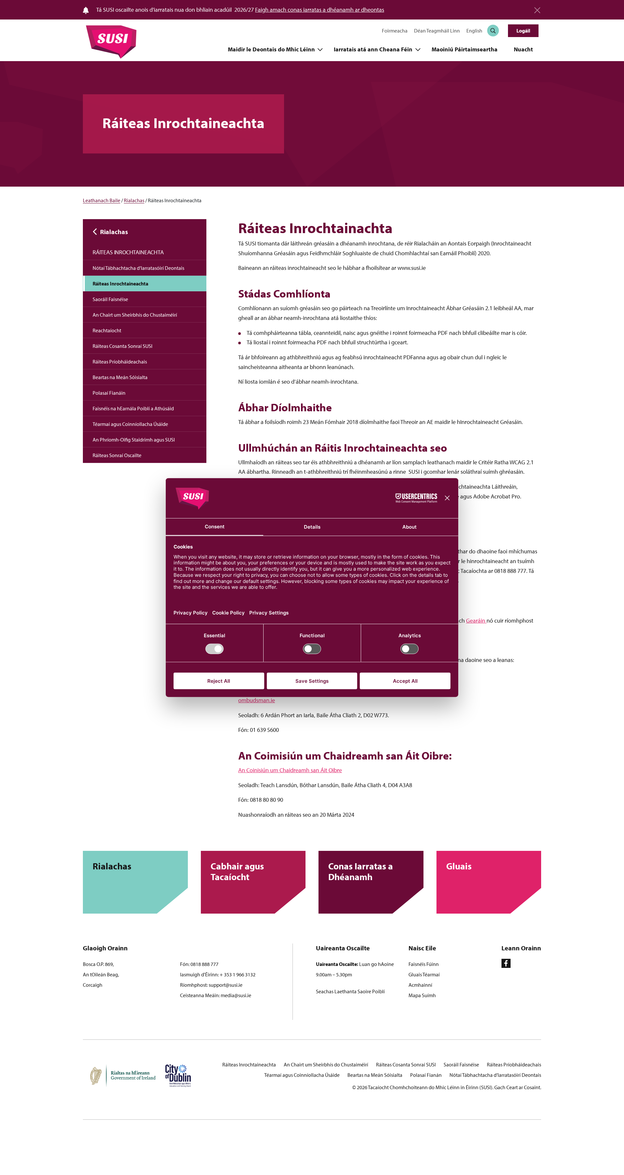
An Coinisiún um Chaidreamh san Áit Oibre (290, 770)
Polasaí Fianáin (109, 392)
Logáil (523, 30)
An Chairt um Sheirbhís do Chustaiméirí (135, 314)
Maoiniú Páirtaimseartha (465, 49)
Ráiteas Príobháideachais (120, 361)
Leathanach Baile (101, 200)
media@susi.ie (236, 995)
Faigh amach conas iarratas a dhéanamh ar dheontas (319, 9)
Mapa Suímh (422, 995)
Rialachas (134, 200)
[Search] (493, 30)
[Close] (537, 8)
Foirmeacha (395, 30)
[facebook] (506, 963)
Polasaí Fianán (426, 1075)
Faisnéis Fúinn (424, 964)
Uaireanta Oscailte (343, 948)
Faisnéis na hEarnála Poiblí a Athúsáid (133, 408)
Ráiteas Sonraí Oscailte (117, 455)
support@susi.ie (225, 985)
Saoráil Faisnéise (110, 299)
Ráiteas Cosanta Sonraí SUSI (122, 346)
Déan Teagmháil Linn (437, 30)
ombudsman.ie (256, 700)
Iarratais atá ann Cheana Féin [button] (374, 49)
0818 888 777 (204, 964)
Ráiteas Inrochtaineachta (128, 252)
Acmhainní (420, 985)
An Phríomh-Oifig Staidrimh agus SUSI (134, 439)
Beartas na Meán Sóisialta (120, 377)
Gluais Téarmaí (424, 974)
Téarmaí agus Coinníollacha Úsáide (130, 424)
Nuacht (523, 49)
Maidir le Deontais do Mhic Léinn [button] (272, 49)
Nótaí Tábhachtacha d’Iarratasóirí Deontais (138, 268)
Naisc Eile (422, 948)
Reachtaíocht (107, 330)
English (474, 30)
